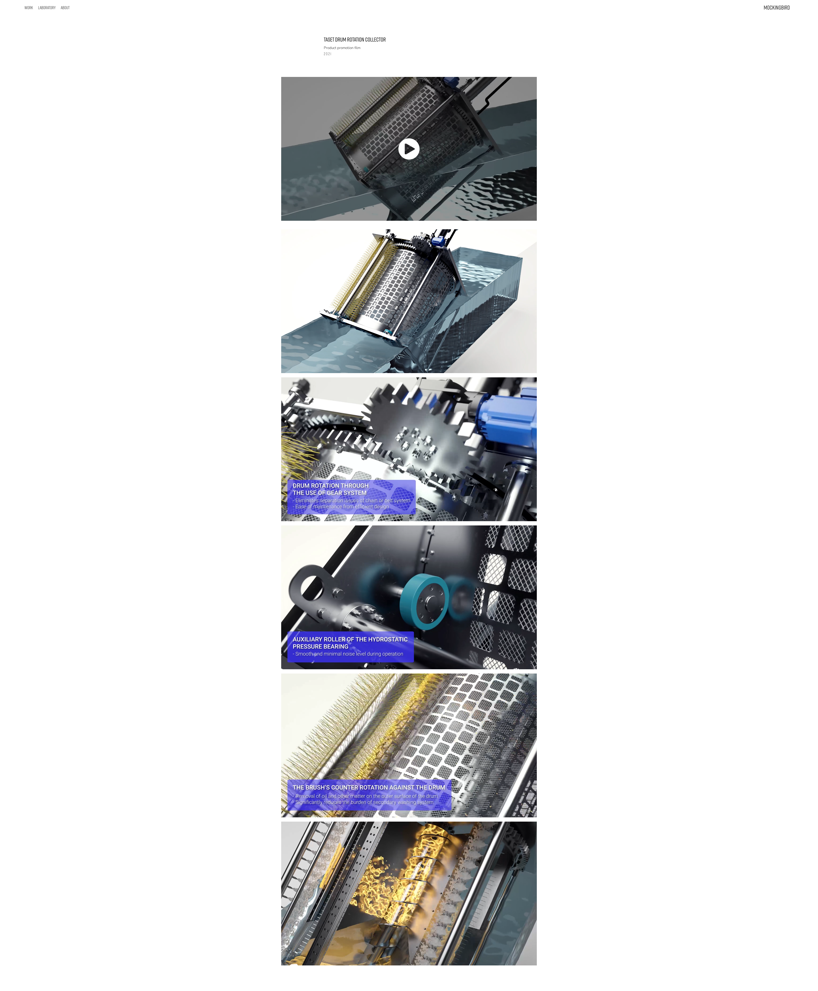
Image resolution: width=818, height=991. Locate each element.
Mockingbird (777, 7)
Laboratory (47, 7)
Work (28, 7)
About (65, 7)
